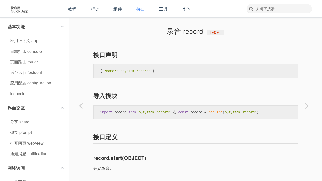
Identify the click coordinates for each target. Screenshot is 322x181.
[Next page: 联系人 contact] (307, 105)
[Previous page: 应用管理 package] (80, 105)
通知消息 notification (28, 153)
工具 (163, 9)
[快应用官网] (19, 9)
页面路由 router (24, 62)
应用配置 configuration (30, 83)
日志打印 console (26, 51)
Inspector (18, 93)
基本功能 (16, 26)
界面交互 (16, 108)
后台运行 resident (26, 72)
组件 (117, 9)
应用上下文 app (24, 40)
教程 (72, 9)
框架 (95, 9)
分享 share (20, 122)
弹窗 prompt (21, 132)
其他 (186, 9)
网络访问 (16, 168)
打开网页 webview (27, 143)
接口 (140, 9)
